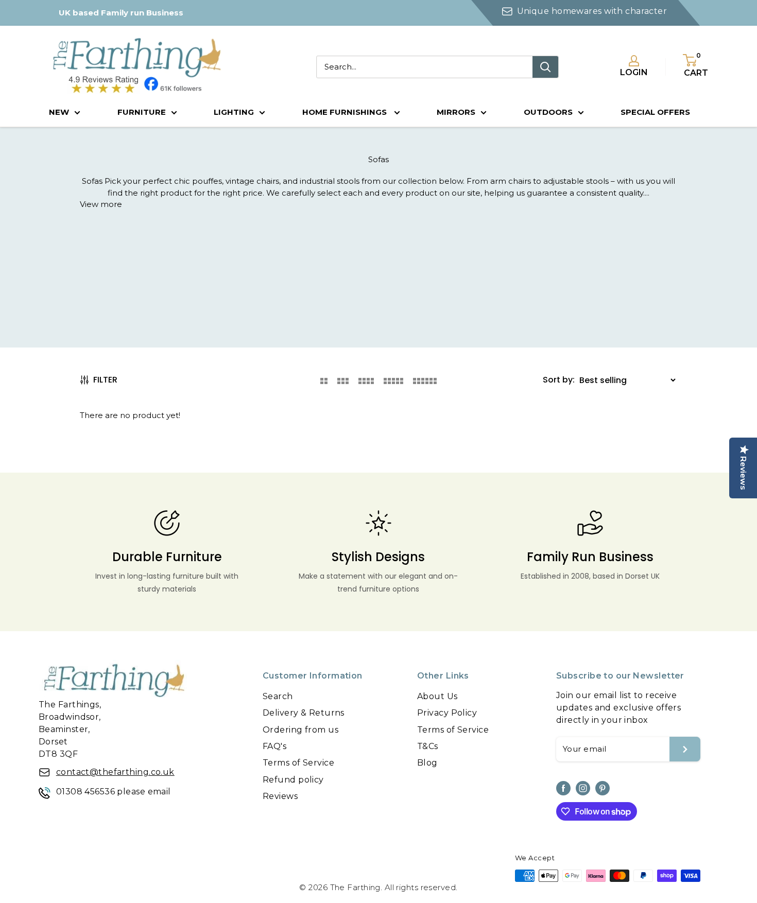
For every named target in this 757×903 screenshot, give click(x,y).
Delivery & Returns (304, 713)
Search (278, 696)
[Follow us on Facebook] (563, 788)
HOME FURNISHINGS (345, 112)
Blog (427, 763)
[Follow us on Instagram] (583, 788)
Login (634, 72)
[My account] (634, 60)
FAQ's (274, 746)
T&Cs (427, 746)
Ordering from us (300, 730)
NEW (59, 112)
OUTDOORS (548, 112)
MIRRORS (456, 112)
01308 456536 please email (113, 791)
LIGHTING (234, 112)
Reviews (280, 796)
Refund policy (293, 780)
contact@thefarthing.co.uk (115, 772)
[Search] (545, 67)
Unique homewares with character (592, 11)
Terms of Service (298, 763)
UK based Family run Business (121, 13)
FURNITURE (141, 112)
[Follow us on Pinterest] (602, 788)
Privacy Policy (447, 713)
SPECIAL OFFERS (655, 112)
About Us (437, 696)
